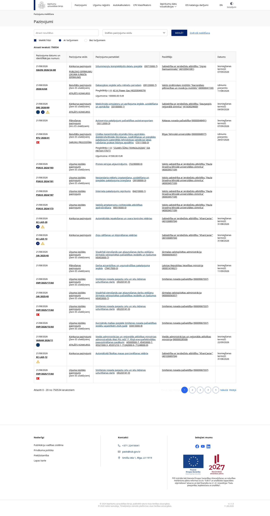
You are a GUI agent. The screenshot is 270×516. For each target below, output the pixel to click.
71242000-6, (128, 345)
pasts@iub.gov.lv (131, 451)
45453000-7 (102, 257)
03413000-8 (136, 325)
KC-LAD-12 (41, 357)
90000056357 (169, 254)
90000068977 (199, 134)
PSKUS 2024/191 (44, 181)
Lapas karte (40, 460)
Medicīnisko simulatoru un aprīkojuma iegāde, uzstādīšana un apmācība (127, 105)
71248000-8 (141, 345)
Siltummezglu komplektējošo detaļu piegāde (119, 66)
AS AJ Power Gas (121, 90)
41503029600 (190, 106)
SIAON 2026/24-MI (46, 70)
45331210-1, (115, 345)
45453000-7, (146, 342)
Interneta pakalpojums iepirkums (113, 191)
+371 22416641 (131, 445)
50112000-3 (104, 123)
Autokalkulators (121, 5)
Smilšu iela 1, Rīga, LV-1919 (137, 457)
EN (221, 5)
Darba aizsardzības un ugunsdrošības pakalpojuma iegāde (123, 267)
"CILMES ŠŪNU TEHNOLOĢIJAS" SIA (131, 147)
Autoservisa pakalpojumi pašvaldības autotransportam (124, 120)
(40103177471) (103, 150)
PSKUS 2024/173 (44, 208)
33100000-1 (118, 106)
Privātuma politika (43, 450)
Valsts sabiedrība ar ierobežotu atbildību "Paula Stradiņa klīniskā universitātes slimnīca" (187, 165)
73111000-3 (142, 142)
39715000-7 (151, 66)
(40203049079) (138, 90)
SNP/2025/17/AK (45, 282)
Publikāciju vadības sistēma (48, 445)
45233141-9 (123, 281)
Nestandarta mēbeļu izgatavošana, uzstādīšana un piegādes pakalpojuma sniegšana (122, 179)
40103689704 (169, 221)
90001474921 (169, 268)
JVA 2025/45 (42, 255)
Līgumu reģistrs (101, 5)
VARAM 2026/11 (44, 340)
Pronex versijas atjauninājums (112, 163)
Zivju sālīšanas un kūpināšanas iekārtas (116, 235)
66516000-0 (120, 207)
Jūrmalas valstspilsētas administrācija (182, 251)
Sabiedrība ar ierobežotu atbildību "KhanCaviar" (187, 218)
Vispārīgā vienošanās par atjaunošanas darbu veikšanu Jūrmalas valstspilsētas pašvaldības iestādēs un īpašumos (126, 253)
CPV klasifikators (142, 5)
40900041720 (206, 87)
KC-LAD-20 (41, 222)
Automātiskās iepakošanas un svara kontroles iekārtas (124, 218)
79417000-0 (111, 268)
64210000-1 (139, 191)
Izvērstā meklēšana (200, 32)
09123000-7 (150, 85)
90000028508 (180, 339)
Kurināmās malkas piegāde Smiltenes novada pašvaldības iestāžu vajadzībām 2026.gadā (126, 324)
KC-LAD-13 (41, 239)
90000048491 (199, 120)
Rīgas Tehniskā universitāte (176, 134)
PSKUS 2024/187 (44, 195)
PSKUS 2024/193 (44, 167)
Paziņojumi (81, 5)
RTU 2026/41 (43, 138)
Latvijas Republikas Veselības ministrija (182, 265)
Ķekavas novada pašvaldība (176, 120)
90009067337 (201, 279)
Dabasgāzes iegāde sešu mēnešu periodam (118, 85)
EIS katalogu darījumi (196, 5)
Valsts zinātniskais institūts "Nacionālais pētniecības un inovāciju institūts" (183, 86)
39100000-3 (139, 180)
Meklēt (179, 32)
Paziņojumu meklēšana (44, 14)
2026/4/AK (41, 89)
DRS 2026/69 (42, 107)
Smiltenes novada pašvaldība (177, 279)
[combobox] (135, 33)
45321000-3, (102, 345)
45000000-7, (133, 342)
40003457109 (169, 169)
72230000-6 (136, 163)
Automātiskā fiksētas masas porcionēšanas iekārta (122, 353)
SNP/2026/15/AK (45, 326)
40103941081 (186, 69)
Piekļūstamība (41, 455)
